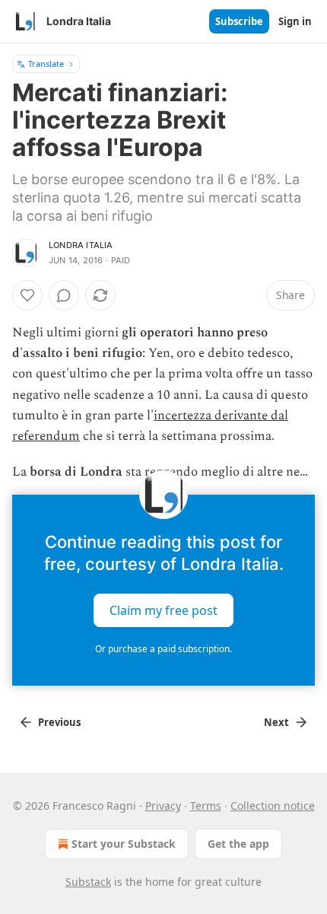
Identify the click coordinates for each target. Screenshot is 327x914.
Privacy (163, 805)
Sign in (295, 21)
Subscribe (239, 21)
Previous (59, 722)
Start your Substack (123, 843)
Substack (88, 881)
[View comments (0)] (64, 295)
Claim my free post (163, 610)
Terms (205, 805)
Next (276, 722)
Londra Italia (81, 245)
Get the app (238, 843)
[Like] (27, 295)
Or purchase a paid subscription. (163, 648)
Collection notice (272, 805)
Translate (46, 63)
